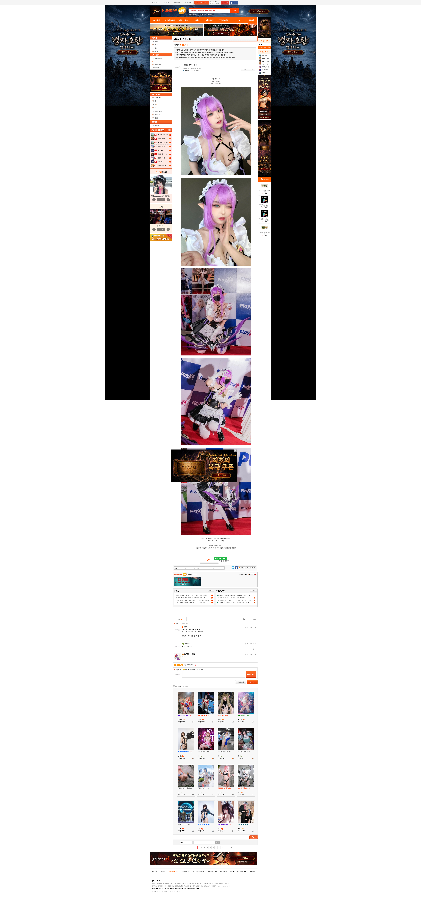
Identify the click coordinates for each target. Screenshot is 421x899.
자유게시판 (157, 97)
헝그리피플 (156, 114)
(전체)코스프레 (157, 58)
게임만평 (155, 118)
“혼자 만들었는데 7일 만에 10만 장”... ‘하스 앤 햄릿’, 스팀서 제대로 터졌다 (194, 595)
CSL (154, 61)
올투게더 (187, 70)
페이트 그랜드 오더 (266, 58)
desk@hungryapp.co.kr (224, 886)
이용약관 (162, 871)
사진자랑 (156, 51)
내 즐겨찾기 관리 (264, 47)
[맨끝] (231, 847)
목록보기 (240, 682)
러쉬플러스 (210, 14)
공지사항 (156, 41)
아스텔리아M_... (162, 138)
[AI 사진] (161, 216)
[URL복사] (199, 568)
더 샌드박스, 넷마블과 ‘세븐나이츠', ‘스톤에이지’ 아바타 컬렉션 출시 (235, 595)
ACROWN (156, 68)
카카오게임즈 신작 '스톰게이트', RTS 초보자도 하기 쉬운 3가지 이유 (235, 600)
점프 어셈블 (264, 64)
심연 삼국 (160, 150)
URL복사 (177, 568)
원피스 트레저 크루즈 (266, 61)
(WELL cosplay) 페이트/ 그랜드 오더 (163, 196)
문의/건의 (156, 125)
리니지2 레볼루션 (266, 70)
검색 (235, 11)
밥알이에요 (181, 719)
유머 (155, 101)
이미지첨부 (201, 669)
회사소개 (154, 871)
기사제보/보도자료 (212, 871)
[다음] (228, 847)
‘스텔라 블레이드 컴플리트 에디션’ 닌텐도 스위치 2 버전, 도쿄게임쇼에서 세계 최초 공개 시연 (199, 600)
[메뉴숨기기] (252, 24)
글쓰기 (252, 682)
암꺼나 (239, 792)
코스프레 (177, 39)
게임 (155, 104)
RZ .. (199, 756)
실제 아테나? (161, 226)
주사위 (193, 669)
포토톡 (186, 627)
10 (225, 847)
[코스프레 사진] (161, 184)
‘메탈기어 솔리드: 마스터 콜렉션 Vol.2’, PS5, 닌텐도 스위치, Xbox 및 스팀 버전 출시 (197, 602)
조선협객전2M (202, 14)
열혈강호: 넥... (162, 146)
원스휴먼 (263, 73)
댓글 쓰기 (193, 619)
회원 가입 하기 (213, 2)
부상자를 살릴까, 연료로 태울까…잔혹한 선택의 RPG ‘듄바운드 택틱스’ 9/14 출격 (196, 598)
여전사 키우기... (162, 165)
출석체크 (156, 44)
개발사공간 (252, 871)
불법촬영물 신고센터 (198, 871)
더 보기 (211, 591)
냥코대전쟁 (264, 55)
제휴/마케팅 (223, 871)
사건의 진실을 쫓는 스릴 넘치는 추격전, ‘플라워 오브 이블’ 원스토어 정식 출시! (237, 602)
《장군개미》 (187, 643)
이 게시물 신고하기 (224, 561)
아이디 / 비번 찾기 (214, 3)
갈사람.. (200, 719)
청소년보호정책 (185, 871)
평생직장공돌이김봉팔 (189, 654)
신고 (246, 627)
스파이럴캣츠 (157, 64)
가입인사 (156, 48)
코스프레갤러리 (157, 111)
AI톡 (155, 108)
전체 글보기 (187, 39)
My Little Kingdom (163, 135)
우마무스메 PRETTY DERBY (266, 67)
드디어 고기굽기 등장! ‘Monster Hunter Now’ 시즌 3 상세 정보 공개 (236, 598)
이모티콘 (187, 669)
